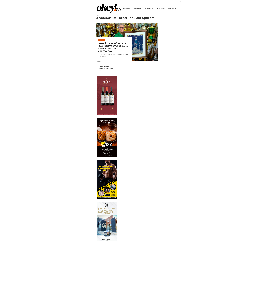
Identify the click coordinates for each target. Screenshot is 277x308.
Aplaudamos (149, 8)
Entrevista (101, 40)
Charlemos (126, 8)
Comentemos (161, 8)
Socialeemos (172, 8)
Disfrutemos (137, 8)
